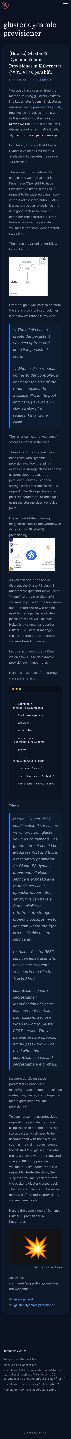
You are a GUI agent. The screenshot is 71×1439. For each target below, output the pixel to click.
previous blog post (46, 107)
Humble (8, 1370)
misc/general (23, 1299)
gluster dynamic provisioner (34, 1305)
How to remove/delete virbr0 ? (38, 1384)
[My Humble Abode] (5, 5)
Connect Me (28, 1359)
